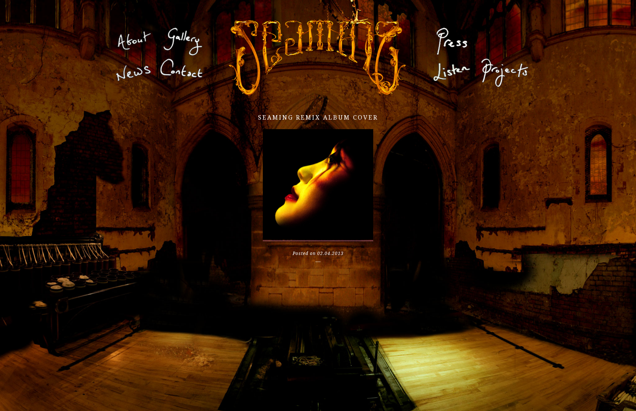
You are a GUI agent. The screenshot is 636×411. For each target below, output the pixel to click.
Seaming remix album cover (318, 117)
